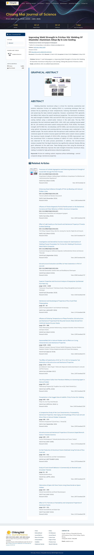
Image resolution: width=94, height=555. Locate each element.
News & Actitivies (39, 537)
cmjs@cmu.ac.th (69, 541)
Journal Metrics (38, 535)
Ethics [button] (47, 3)
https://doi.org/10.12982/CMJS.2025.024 (41, 52)
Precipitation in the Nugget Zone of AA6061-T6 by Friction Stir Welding (61, 397)
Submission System (39, 544)
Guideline (37, 541)
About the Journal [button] (30, 3)
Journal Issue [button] (63, 3)
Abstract (11, 43)
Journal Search (52, 535)
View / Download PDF (15, 34)
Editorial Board (38, 533)
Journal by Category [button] (74, 3)
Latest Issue (52, 537)
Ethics (50, 530)
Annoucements (38, 539)
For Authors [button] (40, 3)
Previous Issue (52, 541)
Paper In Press (52, 539)
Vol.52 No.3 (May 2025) (39, 47)
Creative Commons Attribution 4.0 (16, 543)
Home (23, 3)
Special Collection (53, 544)
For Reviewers (55, 3)
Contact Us (84, 3)
